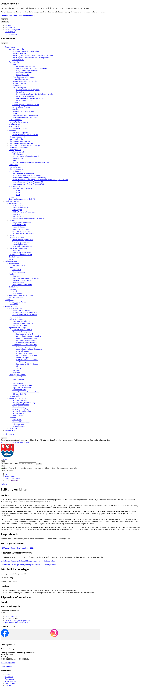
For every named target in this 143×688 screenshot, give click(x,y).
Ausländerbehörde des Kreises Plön (25, 51)
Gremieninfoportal (19, 225)
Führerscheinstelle (19, 53)
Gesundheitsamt (18, 426)
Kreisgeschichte (18, 205)
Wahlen (11, 259)
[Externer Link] (5, 633)
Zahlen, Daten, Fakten (20, 208)
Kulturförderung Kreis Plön (22, 385)
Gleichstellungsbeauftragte (22, 246)
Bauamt (11, 197)
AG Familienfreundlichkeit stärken (24, 315)
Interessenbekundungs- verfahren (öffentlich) (29, 178)
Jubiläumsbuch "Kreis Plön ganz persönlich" (28, 218)
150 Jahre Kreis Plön (19, 394)
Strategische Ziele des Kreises (23, 233)
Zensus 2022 (13, 304)
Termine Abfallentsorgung (18, 122)
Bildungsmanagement (20, 405)
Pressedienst (13, 165)
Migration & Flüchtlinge (17, 328)
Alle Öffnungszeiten (8, 663)
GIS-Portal (16, 103)
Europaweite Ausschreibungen (23, 173)
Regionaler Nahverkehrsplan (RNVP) (25, 278)
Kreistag (12, 220)
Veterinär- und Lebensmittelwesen (25, 115)
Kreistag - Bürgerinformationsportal (25, 156)
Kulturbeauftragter (19, 390)
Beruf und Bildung (19, 362)
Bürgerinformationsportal (22, 223)
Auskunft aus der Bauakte (25, 66)
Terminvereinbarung (8, 666)
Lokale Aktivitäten (22, 351)
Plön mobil (16, 276)
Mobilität (12, 274)
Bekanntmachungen (16, 169)
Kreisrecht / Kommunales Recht (20, 255)
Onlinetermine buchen (17, 49)
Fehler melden (10, 683)
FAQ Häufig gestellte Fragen (26, 340)
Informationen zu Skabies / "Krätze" (25, 135)
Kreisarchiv (13, 428)
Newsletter (16, 373)
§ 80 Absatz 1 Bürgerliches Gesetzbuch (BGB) (17, 548)
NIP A (18, 190)
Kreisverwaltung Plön (16, 238)
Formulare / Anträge (19, 128)
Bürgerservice (10, 47)
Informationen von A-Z (24, 334)
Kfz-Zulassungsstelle (19, 88)
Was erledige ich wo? (16, 126)
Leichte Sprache (10, 434)
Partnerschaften (18, 216)
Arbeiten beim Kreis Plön (18, 248)
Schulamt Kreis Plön (19, 400)
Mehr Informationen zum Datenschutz (15, 442)
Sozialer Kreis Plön (15, 308)
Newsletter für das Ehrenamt (27, 343)
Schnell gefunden (15, 150)
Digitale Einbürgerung (20, 79)
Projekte (15, 291)
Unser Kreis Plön (15, 203)
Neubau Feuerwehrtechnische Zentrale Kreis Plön (30, 163)
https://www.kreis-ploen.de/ (17, 623)
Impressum (9, 677)
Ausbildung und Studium (21, 253)
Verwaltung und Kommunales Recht (25, 105)
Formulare (20, 92)
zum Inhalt (8, 25)
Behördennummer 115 (17, 137)
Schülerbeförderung (19, 413)
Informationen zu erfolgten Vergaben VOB (27, 182)
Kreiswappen (17, 210)
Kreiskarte (16, 214)
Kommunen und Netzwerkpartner (24, 345)
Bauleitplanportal (22, 75)
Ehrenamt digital (18, 265)
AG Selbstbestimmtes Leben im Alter (25, 313)
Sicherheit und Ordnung (21, 107)
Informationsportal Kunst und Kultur (25, 392)
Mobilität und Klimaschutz (22, 285)
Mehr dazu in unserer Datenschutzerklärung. (18, 16)
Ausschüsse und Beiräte (21, 231)
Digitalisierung (14, 263)
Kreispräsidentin (18, 227)
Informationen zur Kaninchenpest (21, 143)
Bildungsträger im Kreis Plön (26, 355)
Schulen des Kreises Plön (21, 411)
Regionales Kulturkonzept (21, 388)
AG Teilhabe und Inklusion (22, 310)
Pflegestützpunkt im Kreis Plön (23, 321)
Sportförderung (18, 415)
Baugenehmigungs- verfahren (27, 70)
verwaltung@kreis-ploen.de (17, 620)
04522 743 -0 (12, 616)
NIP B (18, 193)
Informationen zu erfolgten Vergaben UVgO (28, 184)
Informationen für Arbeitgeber (27, 364)
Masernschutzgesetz (20, 133)
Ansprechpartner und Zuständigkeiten (30, 336)
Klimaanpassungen (19, 272)
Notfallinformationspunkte (22, 188)
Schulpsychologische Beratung (23, 403)
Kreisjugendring (18, 379)
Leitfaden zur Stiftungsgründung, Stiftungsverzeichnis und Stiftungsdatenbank (29, 561)
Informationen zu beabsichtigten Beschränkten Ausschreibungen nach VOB (40, 180)
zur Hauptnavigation (12, 30)
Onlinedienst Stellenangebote (23, 111)
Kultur (11, 381)
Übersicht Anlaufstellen (24, 353)
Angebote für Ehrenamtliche (26, 338)
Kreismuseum (17, 383)
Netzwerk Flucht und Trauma (27, 360)
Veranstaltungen (15, 167)
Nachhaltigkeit (14, 287)
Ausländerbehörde (15, 120)
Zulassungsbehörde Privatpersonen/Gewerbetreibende (32, 55)
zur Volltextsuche (11, 27)
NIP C (18, 195)
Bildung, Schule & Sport (17, 398)
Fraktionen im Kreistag (20, 229)
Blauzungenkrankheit (16, 139)
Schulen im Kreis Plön (20, 409)
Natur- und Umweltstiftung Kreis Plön (22, 199)
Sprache (4, 438)
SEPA (14, 160)
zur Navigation (10, 32)
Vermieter (16, 370)
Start (6, 474)
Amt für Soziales (18, 60)
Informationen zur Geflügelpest (20, 141)
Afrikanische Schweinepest (18, 148)
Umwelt (15, 113)
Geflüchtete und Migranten (22, 330)
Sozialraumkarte (15, 317)
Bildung (19, 366)
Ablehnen (4, 19)
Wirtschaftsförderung (16, 298)
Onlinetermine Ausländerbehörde (24, 77)
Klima (11, 268)
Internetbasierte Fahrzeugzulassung (29, 98)
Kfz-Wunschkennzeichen (25, 96)
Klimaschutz (16, 270)
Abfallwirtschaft (14, 124)
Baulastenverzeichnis (24, 73)
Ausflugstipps (17, 293)
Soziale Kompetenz (16, 319)
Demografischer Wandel (17, 302)
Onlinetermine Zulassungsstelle (27, 90)
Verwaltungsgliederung (20, 242)
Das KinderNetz (18, 377)
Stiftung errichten (11, 480)
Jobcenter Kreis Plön (19, 325)
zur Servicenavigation (12, 34)
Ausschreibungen (15, 171)
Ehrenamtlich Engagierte (21, 332)
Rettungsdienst (18, 424)
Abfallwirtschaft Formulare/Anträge (25, 118)
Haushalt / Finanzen (16, 257)
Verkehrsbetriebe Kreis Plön (22, 280)
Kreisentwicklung (11, 261)
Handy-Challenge (18, 407)
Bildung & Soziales (11, 306)
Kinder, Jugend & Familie (17, 375)
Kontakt (7, 675)
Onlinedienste (14, 62)
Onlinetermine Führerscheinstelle (24, 81)
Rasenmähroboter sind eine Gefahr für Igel (24, 145)
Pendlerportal (17, 158)
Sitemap (8, 685)
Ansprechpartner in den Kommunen (29, 349)
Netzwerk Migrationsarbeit (26, 347)
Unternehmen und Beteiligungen (21, 295)
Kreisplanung (9, 300)
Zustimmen (5, 21)
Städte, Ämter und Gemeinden (23, 212)
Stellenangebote (18, 250)
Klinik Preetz (16, 420)
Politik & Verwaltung (12, 201)
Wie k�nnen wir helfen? (9, 463)
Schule (18, 368)
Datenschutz (9, 679)
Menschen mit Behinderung (22, 323)
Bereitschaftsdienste (20, 244)
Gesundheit (16, 85)
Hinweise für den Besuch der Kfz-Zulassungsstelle (34, 94)
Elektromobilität (18, 283)
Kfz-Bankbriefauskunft (24, 100)
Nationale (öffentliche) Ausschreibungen (27, 175)
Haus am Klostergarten (20, 422)
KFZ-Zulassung (17, 154)
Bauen (14, 64)
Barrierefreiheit (10, 681)
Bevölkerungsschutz (16, 186)
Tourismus (12, 289)
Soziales (15, 109)
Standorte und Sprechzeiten (22, 240)
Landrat (11, 235)
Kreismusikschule (15, 396)
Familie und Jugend (19, 83)
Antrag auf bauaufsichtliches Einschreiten (31, 68)
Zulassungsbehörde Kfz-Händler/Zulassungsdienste (31, 58)
